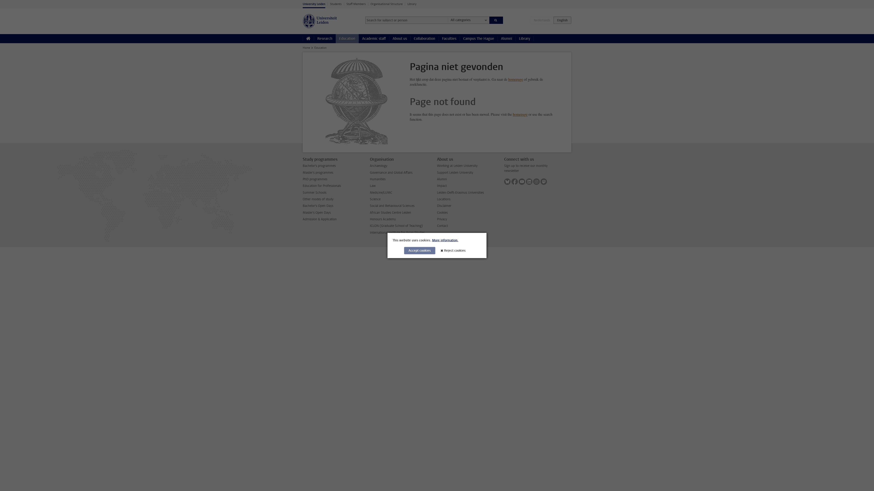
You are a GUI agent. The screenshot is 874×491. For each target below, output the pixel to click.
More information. (445, 240)
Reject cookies (454, 250)
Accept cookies (420, 250)
